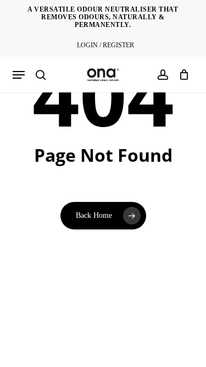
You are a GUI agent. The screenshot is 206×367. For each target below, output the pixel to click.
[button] (19, 74)
